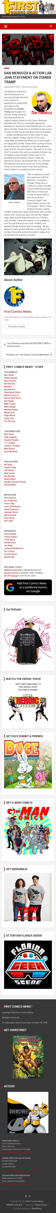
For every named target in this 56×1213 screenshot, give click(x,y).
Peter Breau (9, 518)
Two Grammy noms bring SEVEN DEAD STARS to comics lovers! (29, 344)
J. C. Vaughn (9, 443)
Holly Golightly (10, 437)
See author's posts (16, 326)
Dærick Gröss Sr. (11, 395)
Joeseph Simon (11, 512)
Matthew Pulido (11, 409)
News (6, 68)
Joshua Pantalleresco (14, 548)
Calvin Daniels (10, 534)
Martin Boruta (10, 515)
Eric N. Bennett (10, 500)
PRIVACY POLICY (14, 1205)
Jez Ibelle (8, 545)
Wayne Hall (9, 557)
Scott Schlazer (10, 554)
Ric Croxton (9, 551)
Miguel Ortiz (9, 412)
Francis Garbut (10, 537)
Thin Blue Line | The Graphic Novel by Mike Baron (27, 354)
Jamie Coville (10, 467)
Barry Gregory (10, 381)
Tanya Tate (9, 418)
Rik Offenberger (11, 576)
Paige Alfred (9, 415)
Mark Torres (9, 473)
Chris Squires (10, 498)
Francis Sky (9, 503)
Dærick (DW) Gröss (12, 398)
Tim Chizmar (9, 421)
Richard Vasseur (11, 573)
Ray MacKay (9, 476)
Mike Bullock (9, 448)
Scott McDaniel (11, 451)
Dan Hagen (9, 401)
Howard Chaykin (11, 440)
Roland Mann (10, 479)
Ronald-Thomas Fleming (15, 482)
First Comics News (30, 87)
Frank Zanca (9, 539)
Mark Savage (9, 407)
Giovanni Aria (10, 542)
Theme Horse (41, 1205)
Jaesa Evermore (11, 509)
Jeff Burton (9, 470)
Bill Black (8, 386)
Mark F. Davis (9, 404)
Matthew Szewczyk (12, 570)
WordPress (37, 1208)
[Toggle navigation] (5, 26)
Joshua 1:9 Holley (12, 446)
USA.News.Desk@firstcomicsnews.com (17, 1152)
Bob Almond (9, 389)
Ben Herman (9, 383)
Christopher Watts (12, 392)
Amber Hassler (10, 378)
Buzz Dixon (9, 434)
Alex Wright (9, 375)
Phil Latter (8, 521)
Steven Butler (10, 485)
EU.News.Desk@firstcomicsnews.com (16, 1184)
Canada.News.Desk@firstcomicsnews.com (18, 1170)
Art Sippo (8, 464)
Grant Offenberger (12, 506)
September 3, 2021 (12, 87)
